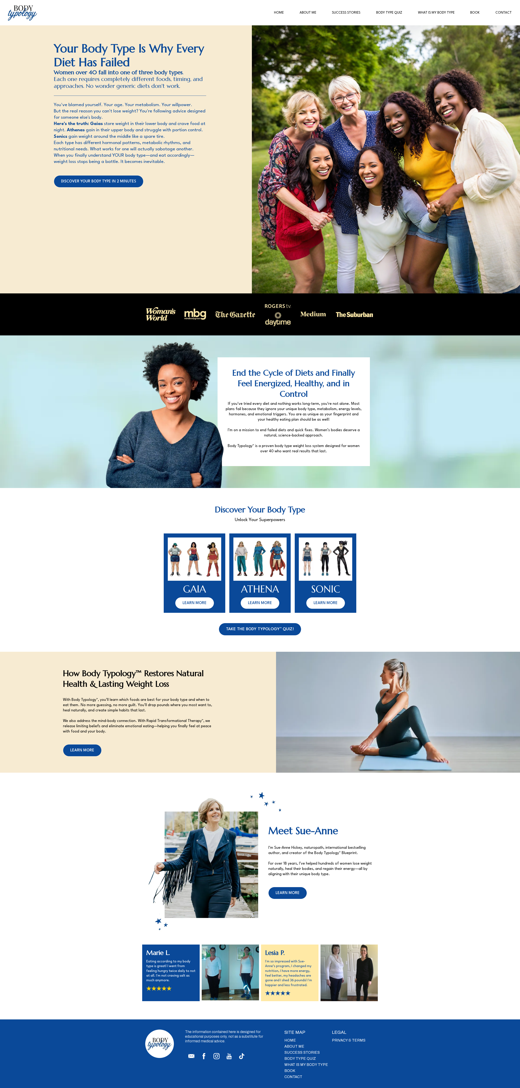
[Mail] (191, 1056)
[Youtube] (229, 1056)
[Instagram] (216, 1056)
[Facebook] (204, 1056)
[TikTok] (241, 1056)
